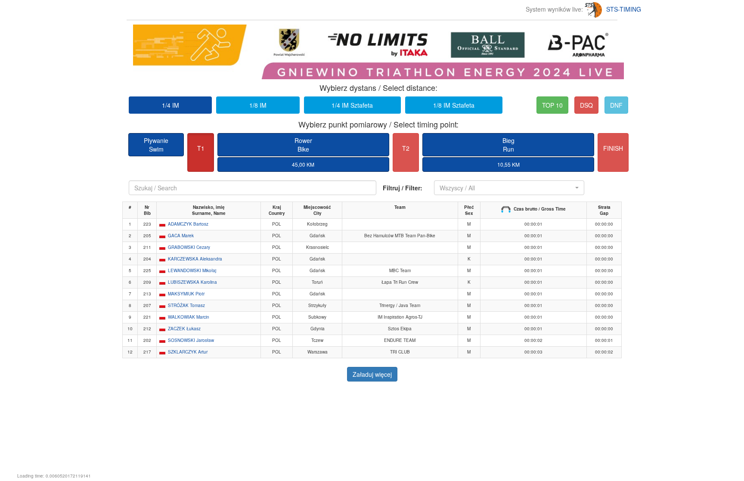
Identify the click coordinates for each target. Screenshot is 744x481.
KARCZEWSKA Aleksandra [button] (195, 259)
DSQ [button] (586, 105)
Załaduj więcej (372, 374)
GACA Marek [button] (181, 236)
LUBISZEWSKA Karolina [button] (192, 282)
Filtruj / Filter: (402, 187)
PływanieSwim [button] (156, 144)
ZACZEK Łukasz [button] (184, 329)
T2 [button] (405, 148)
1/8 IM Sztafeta (453, 105)
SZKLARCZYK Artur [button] (188, 352)
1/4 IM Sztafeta (352, 105)
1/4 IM (170, 105)
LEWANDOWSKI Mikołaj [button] (192, 270)
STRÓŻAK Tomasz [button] (186, 305)
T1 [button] (201, 148)
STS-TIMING (623, 9)
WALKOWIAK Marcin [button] (188, 317)
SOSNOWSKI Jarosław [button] (191, 340)
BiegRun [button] (508, 144)
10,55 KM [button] (508, 164)
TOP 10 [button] (552, 105)
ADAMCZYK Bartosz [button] (188, 224)
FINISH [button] (613, 148)
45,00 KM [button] (303, 164)
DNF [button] (616, 105)
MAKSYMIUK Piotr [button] (186, 294)
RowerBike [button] (303, 144)
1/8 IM (258, 105)
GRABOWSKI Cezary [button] (189, 247)
